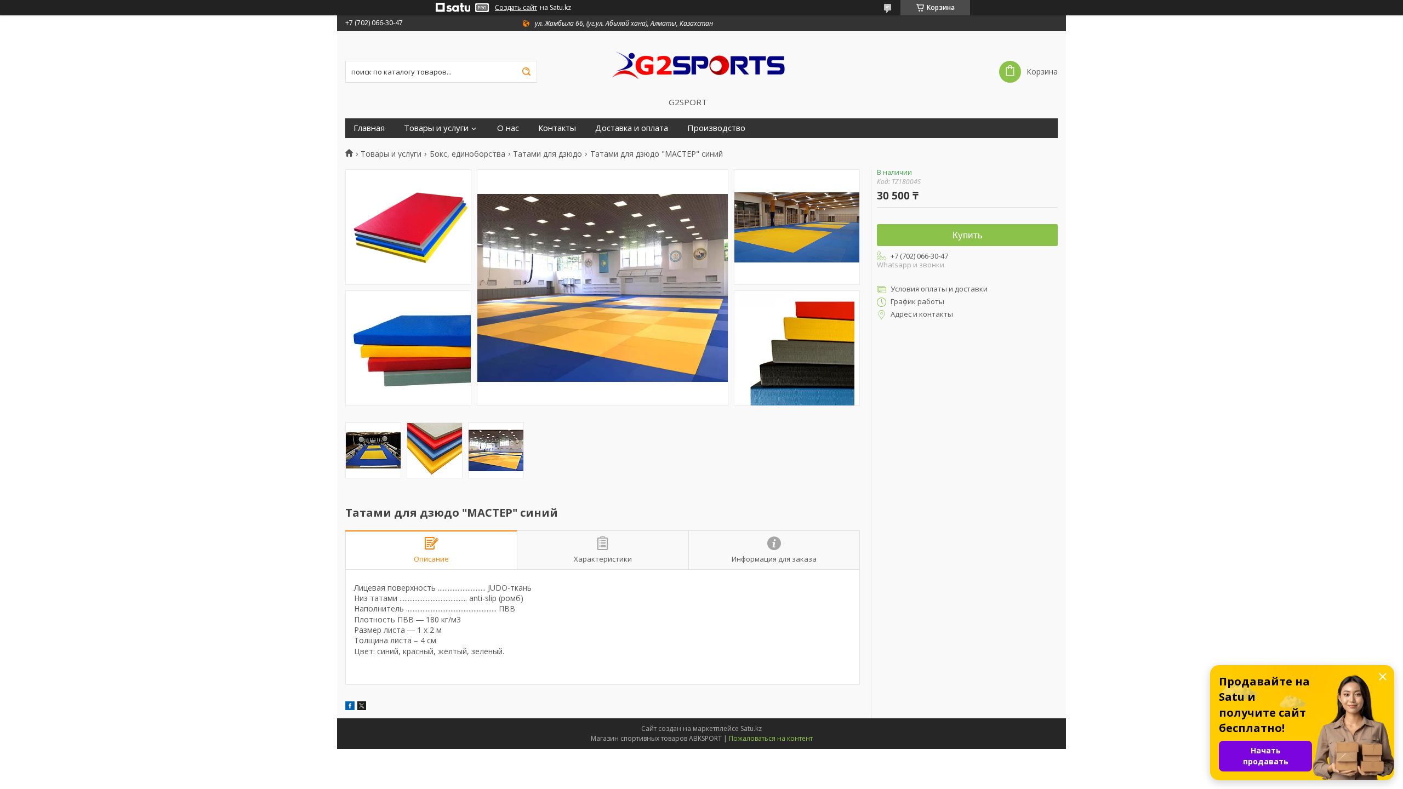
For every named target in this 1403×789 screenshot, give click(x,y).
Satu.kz (751, 728)
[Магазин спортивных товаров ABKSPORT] (701, 64)
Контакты (557, 128)
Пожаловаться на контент (771, 738)
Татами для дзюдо (547, 154)
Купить (968, 235)
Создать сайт (516, 8)
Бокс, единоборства (467, 154)
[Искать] (526, 72)
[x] (361, 707)
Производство (716, 128)
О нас (508, 128)
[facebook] (350, 707)
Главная (369, 128)
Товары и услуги (436, 128)
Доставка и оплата (631, 128)
